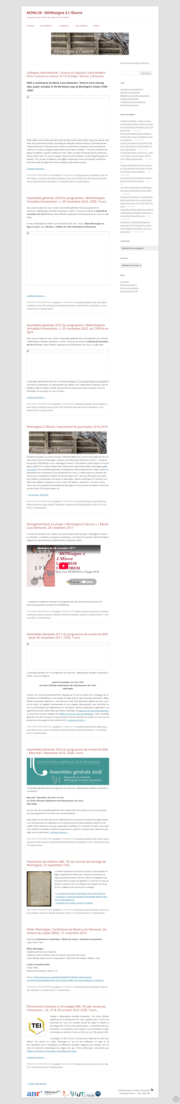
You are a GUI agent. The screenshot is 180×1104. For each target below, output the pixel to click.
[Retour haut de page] (176, 1099)
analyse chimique (82, 175)
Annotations (95, 175)
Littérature (57, 614)
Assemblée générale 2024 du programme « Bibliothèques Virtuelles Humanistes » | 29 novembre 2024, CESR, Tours (66, 199)
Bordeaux (94, 909)
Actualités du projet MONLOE (131, 89)
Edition (100, 839)
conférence (42, 178)
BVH (99, 302)
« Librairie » (64, 26)
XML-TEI (96, 504)
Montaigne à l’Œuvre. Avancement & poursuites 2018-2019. (67, 427)
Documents (46, 26)
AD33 (88, 909)
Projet (96, 26)
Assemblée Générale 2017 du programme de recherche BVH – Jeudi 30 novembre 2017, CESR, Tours (67, 635)
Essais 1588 (76, 178)
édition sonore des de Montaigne (77, 714)
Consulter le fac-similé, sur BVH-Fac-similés (74, 903)
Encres (49, 407)
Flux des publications (128, 285)
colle (102, 175)
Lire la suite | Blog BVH (38, 495)
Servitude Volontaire (85, 730)
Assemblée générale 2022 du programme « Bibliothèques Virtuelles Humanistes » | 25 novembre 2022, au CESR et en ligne (67, 328)
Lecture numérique (44, 614)
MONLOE (51, 504)
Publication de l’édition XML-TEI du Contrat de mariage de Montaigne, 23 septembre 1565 (66, 863)
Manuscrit (44, 913)
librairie (85, 305)
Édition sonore (37, 730)
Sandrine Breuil (83, 181)
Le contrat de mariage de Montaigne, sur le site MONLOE (80, 893)
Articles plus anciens (36, 1083)
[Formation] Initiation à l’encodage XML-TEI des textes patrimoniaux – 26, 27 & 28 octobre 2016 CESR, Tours (66, 1008)
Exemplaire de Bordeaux (66, 305)
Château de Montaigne (129, 99)
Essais (68, 178)
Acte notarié (80, 909)
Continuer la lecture (36, 168)
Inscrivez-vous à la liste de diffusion (134, 63)
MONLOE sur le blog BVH (130, 92)
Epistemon (95, 611)
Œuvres (30, 26)
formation (94, 1064)
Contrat (102, 909)
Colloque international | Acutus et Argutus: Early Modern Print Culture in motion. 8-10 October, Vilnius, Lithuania (66, 74)
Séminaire (83, 614)
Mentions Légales (125, 1090)
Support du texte (95, 614)
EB (49, 178)
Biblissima (102, 501)
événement (51, 305)
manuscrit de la (93, 710)
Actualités (56, 175)
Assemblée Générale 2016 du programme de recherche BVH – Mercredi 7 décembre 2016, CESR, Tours (67, 751)
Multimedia (81, 26)
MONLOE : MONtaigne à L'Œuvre (54, 12)
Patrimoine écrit (71, 504)
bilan (94, 302)
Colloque (33, 178)
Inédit (79, 305)
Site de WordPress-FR (129, 291)
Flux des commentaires (129, 288)
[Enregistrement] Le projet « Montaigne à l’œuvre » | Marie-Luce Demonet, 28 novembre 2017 (68, 525)
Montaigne (52, 181)
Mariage (51, 913)
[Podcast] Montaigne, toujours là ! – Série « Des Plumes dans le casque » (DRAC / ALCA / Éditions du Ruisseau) (136, 155)
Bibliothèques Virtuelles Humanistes (134, 95)
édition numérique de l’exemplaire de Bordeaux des (51, 1051)
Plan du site (145, 1090)
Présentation (94, 305)
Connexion (124, 282)
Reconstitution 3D (86, 504)
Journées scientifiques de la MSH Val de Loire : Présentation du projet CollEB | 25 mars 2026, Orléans (136, 146)
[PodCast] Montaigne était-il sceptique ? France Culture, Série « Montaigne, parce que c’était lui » (136, 136)
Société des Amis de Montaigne (132, 102)
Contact (136, 1090)
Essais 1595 (86, 178)
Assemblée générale (83, 302)
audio (95, 501)
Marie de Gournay (40, 181)
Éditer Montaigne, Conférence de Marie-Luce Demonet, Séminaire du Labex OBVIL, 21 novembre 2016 (67, 931)
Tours (101, 1064)
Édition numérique (58, 178)
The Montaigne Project (129, 105)
